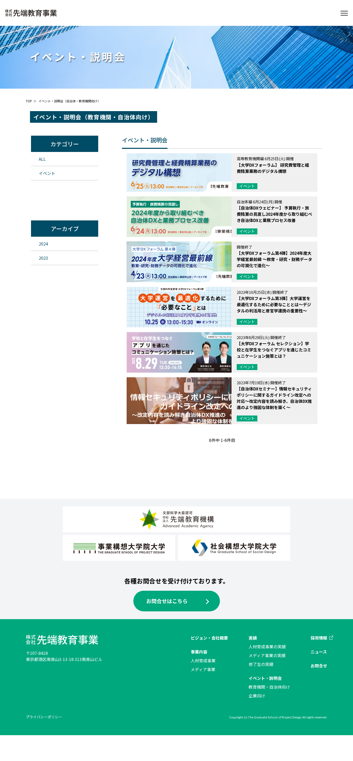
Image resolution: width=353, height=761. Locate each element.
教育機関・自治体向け (269, 687)
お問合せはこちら (167, 601)
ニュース (319, 652)
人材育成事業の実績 (267, 646)
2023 (43, 258)
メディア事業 (203, 669)
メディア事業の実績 (267, 655)
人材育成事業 (203, 660)
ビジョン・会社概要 (209, 638)
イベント (47, 173)
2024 (43, 244)
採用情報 (319, 638)
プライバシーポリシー (44, 716)
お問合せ (319, 666)
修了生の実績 (261, 664)
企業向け (257, 696)
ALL (42, 159)
